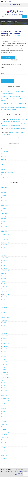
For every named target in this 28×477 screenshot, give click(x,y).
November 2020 (5, 343)
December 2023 (5, 263)
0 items (19, 6)
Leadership (4, 37)
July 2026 (3, 190)
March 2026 (4, 200)
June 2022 (3, 299)
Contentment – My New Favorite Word (10, 96)
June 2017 (3, 445)
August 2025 (4, 213)
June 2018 (3, 413)
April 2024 (3, 252)
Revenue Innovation (6, 167)
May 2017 (3, 447)
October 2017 (4, 434)
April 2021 (3, 330)
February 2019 (4, 393)
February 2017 (4, 455)
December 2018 (5, 398)
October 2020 (4, 346)
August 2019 (4, 380)
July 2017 (3, 442)
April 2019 (3, 387)
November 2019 (5, 372)
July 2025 (3, 216)
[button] (2, 2)
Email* (2, 73)
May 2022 (3, 302)
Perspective (4, 161)
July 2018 (3, 411)
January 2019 (4, 395)
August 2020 (4, 348)
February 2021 (4, 335)
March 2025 (4, 226)
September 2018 (5, 406)
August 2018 (4, 408)
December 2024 (5, 234)
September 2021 (5, 317)
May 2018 (3, 416)
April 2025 (3, 223)
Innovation (3, 156)
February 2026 (4, 203)
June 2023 (3, 278)
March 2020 (4, 361)
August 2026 (4, 187)
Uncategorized (4, 177)
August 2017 (4, 439)
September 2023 (5, 270)
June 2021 (3, 325)
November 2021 (5, 312)
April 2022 (3, 304)
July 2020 (3, 351)
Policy (2, 164)
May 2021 (3, 328)
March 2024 (4, 255)
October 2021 (4, 315)
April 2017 (3, 450)
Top (26, 475)
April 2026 (3, 197)
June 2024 (3, 247)
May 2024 (3, 250)
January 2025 (4, 231)
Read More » (8, 57)
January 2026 (4, 205)
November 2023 (5, 265)
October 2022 (4, 291)
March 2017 (4, 452)
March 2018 (4, 421)
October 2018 (4, 403)
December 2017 (5, 429)
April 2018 (3, 419)
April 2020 (3, 359)
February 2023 (4, 286)
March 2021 (4, 333)
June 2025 (3, 218)
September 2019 (5, 377)
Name (2, 67)
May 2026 (3, 195)
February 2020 (4, 364)
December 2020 (5, 341)
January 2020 (4, 367)
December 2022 (5, 289)
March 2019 (4, 390)
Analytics (19, 35)
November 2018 (5, 400)
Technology (4, 38)
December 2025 (5, 208)
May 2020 (3, 356)
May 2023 (3, 281)
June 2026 (3, 192)
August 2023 (4, 273)
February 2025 (4, 229)
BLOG (14, 4)
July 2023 (3, 276)
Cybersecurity (4, 151)
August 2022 (4, 296)
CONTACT (9, 4)
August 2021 (4, 320)
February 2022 (4, 309)
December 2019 (5, 369)
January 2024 (4, 260)
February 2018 (4, 424)
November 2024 (5, 236)
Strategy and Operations (15, 37)
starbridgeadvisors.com (21, 471)
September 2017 (5, 437)
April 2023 (3, 283)
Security (3, 169)
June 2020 (3, 354)
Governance (4, 154)
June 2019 (3, 385)
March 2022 (4, 307)
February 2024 (4, 257)
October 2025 (4, 210)
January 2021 (4, 338)
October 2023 (4, 268)
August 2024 (4, 244)
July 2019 (3, 382)
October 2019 (4, 374)
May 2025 (3, 221)
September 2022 (5, 294)
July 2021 (3, 322)
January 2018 (4, 426)
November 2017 (5, 432)
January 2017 (4, 458)
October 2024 (4, 239)
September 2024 (5, 242)
